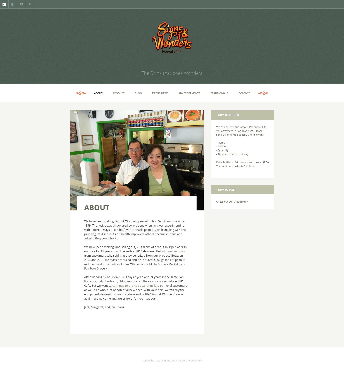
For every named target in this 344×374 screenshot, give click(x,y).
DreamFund (241, 201)
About (98, 93)
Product (119, 93)
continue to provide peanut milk (134, 286)
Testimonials (219, 93)
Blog (138, 93)
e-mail (234, 134)
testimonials (176, 251)
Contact (244, 93)
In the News (160, 93)
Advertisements (189, 93)
